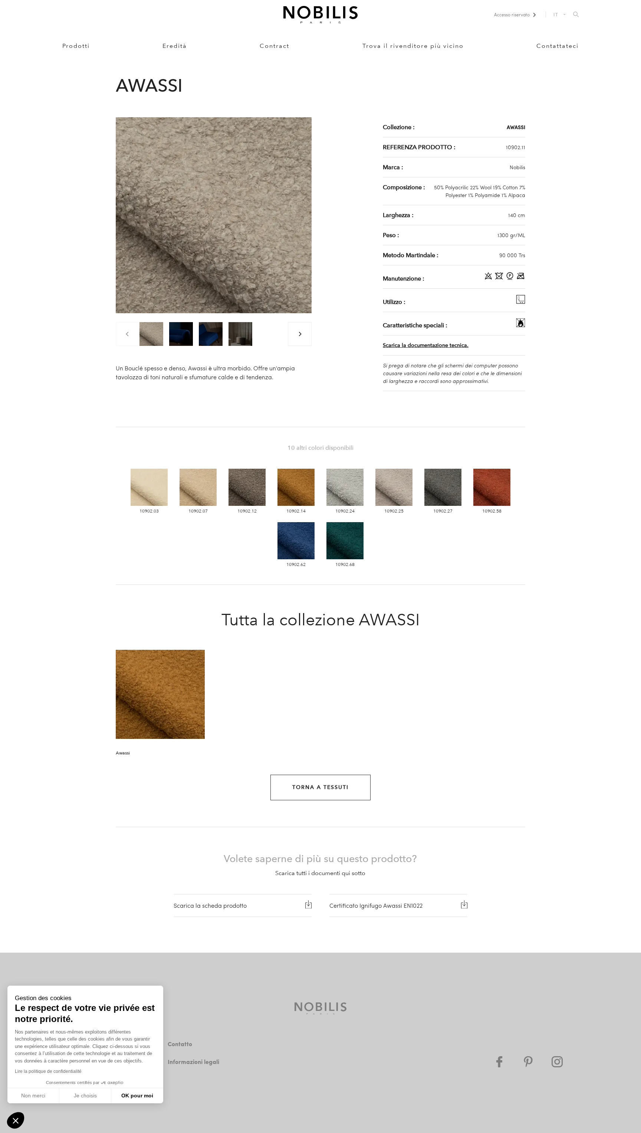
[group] (151, 334)
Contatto (180, 1043)
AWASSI (516, 127)
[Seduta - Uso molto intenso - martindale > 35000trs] (520, 301)
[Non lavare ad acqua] (499, 278)
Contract (274, 45)
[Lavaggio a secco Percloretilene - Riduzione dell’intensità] (510, 278)
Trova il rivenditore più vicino (413, 45)
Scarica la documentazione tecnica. (426, 345)
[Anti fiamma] (520, 325)
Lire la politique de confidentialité (48, 1071)
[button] (15, 1120)
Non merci (33, 1095)
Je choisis (85, 1095)
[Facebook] (499, 1061)
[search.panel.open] (576, 15)
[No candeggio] (489, 278)
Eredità (174, 45)
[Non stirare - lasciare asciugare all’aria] (520, 278)
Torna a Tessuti (320, 787)
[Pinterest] (528, 1061)
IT (556, 14)
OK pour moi (137, 1095)
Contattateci (557, 45)
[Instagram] (557, 1061)
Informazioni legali (193, 1061)
